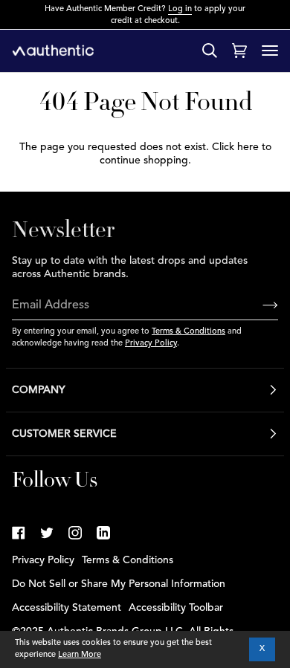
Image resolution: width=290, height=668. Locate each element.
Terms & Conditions (188, 332)
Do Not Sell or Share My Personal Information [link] (118, 584)
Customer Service (64, 434)
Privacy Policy (151, 344)
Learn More (79, 655)
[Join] (258, 306)
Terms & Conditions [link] (127, 560)
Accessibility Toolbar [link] (176, 608)
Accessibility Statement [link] (66, 608)
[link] (18, 532)
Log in (180, 9)
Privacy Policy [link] (43, 560)
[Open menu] (270, 50)
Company (38, 390)
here (248, 147)
